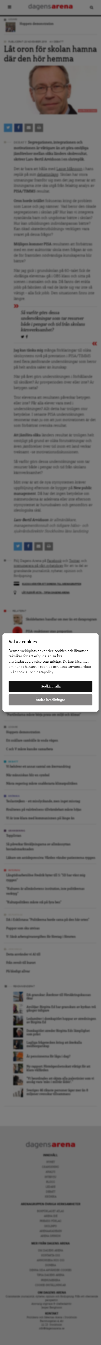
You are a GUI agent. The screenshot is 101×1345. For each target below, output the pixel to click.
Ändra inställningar (50, 700)
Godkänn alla (51, 686)
